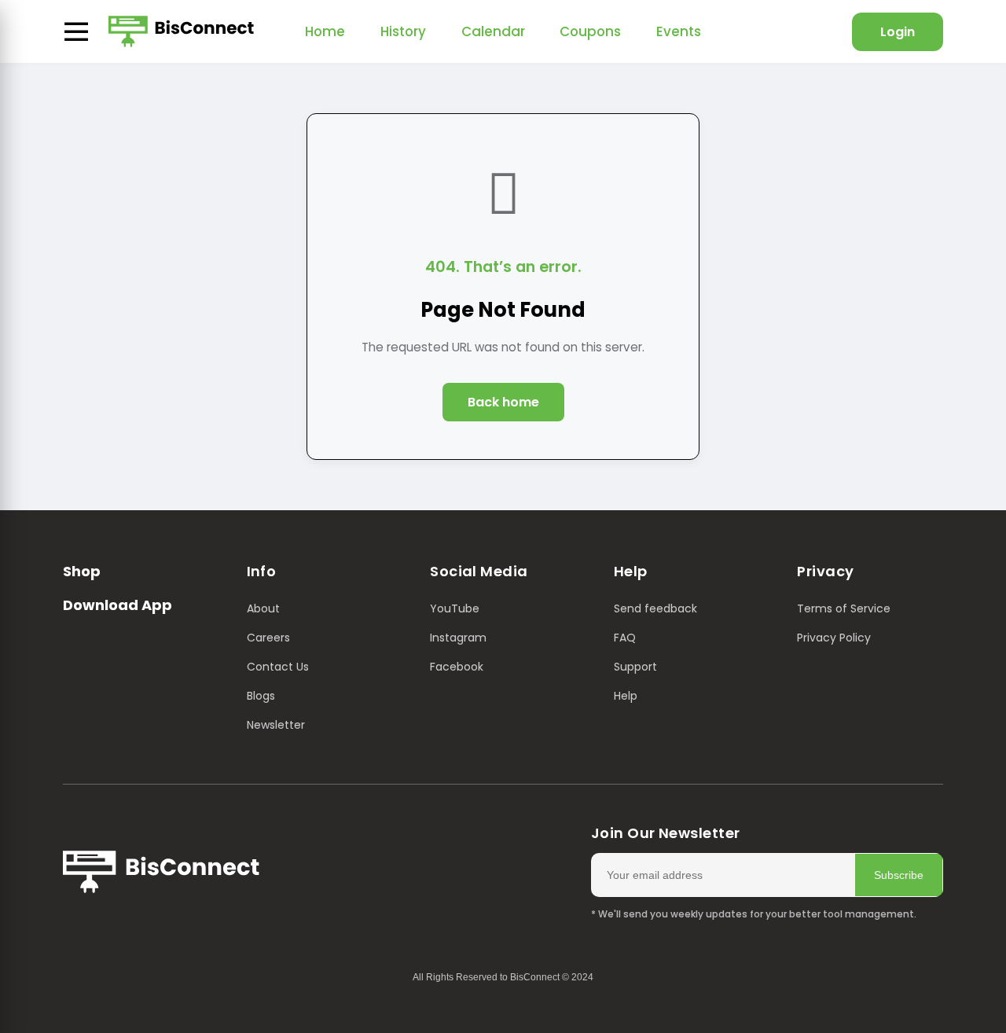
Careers (268, 637)
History (403, 31)
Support (635, 667)
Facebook (456, 667)
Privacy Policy (834, 637)
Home (325, 31)
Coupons (590, 31)
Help (625, 696)
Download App (117, 605)
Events (678, 31)
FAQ (625, 637)
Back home (503, 402)
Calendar (493, 31)
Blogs (261, 696)
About (263, 608)
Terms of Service (843, 608)
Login (897, 32)
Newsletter (276, 725)
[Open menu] (76, 31)
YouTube (454, 608)
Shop (82, 571)
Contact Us (278, 667)
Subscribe (898, 875)
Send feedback (655, 608)
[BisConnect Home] (181, 31)
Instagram (458, 637)
